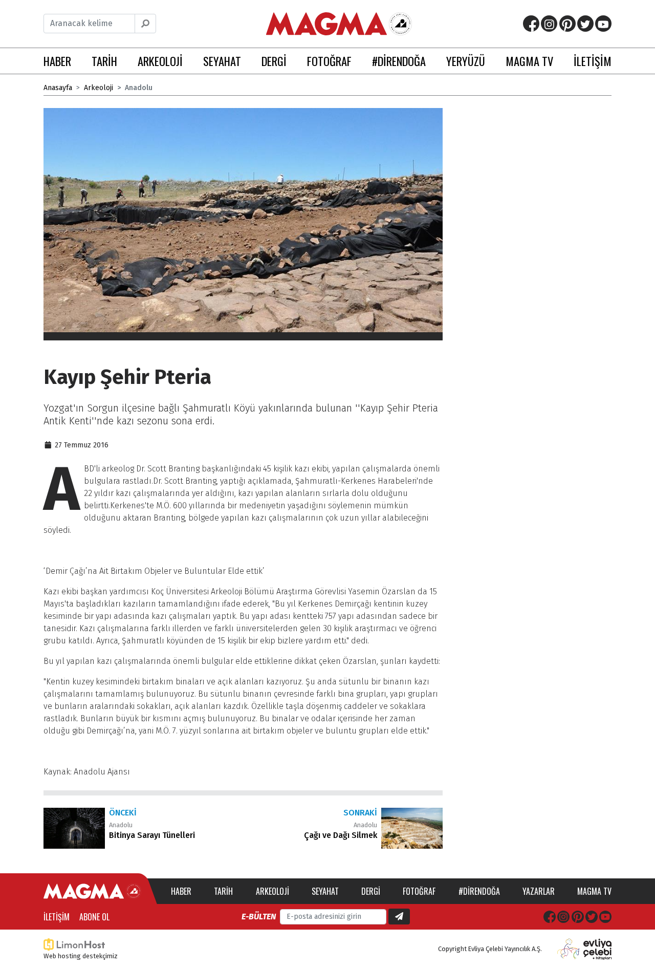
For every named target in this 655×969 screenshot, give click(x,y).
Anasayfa (57, 87)
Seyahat (325, 891)
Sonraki (360, 812)
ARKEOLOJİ (160, 60)
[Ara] (145, 23)
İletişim (56, 917)
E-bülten (259, 916)
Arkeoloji (98, 87)
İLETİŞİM (593, 60)
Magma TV (594, 891)
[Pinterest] (567, 23)
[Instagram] (549, 23)
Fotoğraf (419, 891)
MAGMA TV (529, 60)
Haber (181, 891)
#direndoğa (479, 891)
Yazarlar (538, 891)
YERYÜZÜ (465, 60)
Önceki (123, 812)
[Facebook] (531, 23)
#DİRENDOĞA (399, 60)
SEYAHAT (222, 60)
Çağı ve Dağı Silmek (340, 835)
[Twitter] (585, 23)
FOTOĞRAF (329, 60)
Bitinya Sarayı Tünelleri (152, 835)
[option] (243, 224)
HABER (57, 60)
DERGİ (274, 60)
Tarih (223, 891)
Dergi (370, 891)
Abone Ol (94, 917)
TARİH (104, 60)
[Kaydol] (399, 916)
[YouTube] (603, 23)
